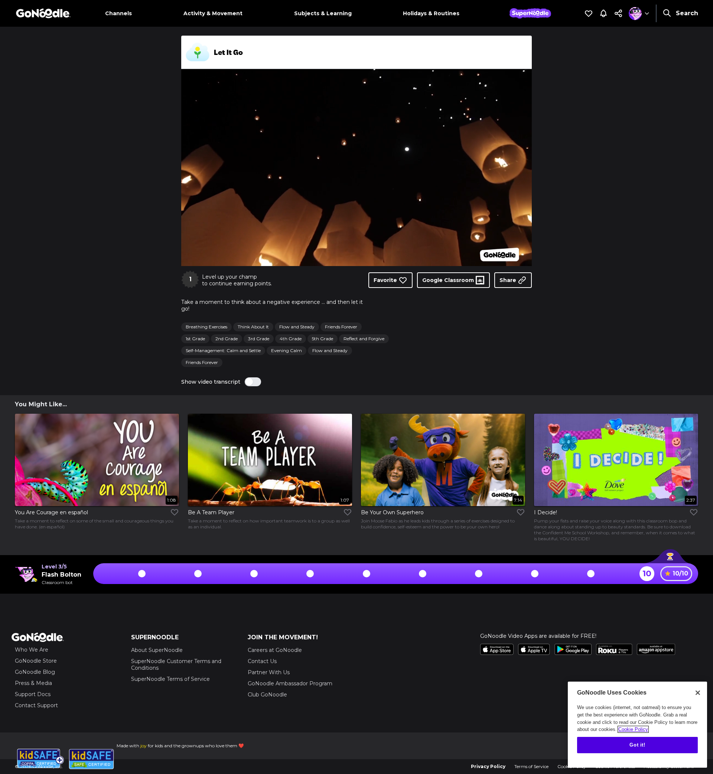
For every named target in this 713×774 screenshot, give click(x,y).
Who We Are (31, 649)
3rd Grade (258, 338)
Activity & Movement (212, 13)
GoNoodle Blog (35, 672)
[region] (637, 725)
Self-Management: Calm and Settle (223, 350)
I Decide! (545, 512)
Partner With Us (269, 672)
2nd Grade (226, 338)
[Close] (698, 693)
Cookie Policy (633, 729)
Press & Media (33, 683)
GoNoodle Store (36, 660)
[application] (356, 167)
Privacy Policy (488, 766)
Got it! (637, 745)
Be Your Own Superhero (392, 512)
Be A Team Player (211, 512)
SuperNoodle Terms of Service (170, 679)
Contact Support (36, 705)
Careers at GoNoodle (275, 650)
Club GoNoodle (267, 694)
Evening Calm (286, 350)
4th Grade (291, 338)
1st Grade (195, 338)
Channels (118, 13)
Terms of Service (531, 766)
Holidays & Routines (431, 13)
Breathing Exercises (206, 326)
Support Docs (33, 694)
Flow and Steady (297, 326)
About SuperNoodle (157, 650)
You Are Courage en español (51, 512)
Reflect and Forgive (364, 338)
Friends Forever (341, 326)
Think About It (253, 326)
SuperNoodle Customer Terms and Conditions (176, 664)
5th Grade (322, 338)
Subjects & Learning (323, 13)
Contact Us (262, 661)
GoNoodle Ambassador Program (290, 683)
